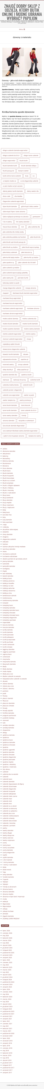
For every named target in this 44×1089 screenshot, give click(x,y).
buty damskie (7, 520)
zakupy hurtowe (8, 911)
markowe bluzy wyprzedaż (12, 298)
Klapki (5, 571)
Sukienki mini (7, 804)
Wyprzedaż (6, 904)
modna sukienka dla (29, 319)
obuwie (25, 354)
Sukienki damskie (8, 781)
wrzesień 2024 (7, 984)
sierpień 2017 (7, 1073)
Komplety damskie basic (11, 610)
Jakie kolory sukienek (10, 252)
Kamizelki (6, 564)
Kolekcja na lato (8, 586)
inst (22, 227)
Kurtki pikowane (8, 637)
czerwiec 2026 (7, 933)
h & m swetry (7, 222)
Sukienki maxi (7, 799)
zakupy (5, 909)
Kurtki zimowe (7, 647)
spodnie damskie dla (10, 375)
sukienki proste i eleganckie (12, 390)
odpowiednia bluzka (10, 359)
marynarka (6, 659)
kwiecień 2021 (7, 1028)
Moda (4, 666)
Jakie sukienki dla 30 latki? (27, 262)
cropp (5, 525)
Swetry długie (7, 833)
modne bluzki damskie (10, 324)
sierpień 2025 (7, 957)
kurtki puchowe (8, 642)
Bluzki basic (7, 471)
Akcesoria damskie (9, 451)
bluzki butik (24, 161)
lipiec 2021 (6, 1021)
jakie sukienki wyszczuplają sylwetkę (15, 273)
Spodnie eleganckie (9, 757)
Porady (5, 708)
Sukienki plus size (9, 813)
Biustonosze (7, 463)
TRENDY (5, 882)
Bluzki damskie (8, 473)
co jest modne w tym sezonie (13, 186)
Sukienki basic (7, 779)
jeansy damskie (8, 561)
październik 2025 (8, 953)
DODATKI (6, 532)
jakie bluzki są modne (10, 247)
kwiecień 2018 (7, 1053)
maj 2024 (6, 994)
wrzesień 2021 (7, 1016)
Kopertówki (6, 622)
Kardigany (6, 569)
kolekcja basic (7, 578)
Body (4, 510)
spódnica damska (9, 735)
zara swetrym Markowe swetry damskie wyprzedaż (20, 431)
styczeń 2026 (7, 945)
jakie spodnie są (8, 262)
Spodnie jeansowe (9, 759)
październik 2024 (8, 982)
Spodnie (5, 747)
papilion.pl (24, 359)
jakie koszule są (26, 252)
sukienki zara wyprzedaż (11, 395)
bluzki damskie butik (10, 166)
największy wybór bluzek (11, 344)
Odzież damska (8, 684)
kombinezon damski (9, 596)
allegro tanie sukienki (31, 155)
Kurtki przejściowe (9, 640)
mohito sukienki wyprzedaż (12, 334)
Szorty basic (7, 845)
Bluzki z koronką (8, 490)
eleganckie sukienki (9, 539)
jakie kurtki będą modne (11, 257)
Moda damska (7, 669)
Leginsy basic (7, 654)
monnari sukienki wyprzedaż (12, 339)
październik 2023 (8, 1011)
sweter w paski (29, 395)
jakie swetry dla (8, 278)
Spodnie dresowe (8, 755)
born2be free (7, 515)
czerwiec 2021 (7, 1024)
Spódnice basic (8, 740)
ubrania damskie (8, 421)
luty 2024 (6, 1002)
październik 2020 (8, 1033)
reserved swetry (8, 364)
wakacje (5, 901)
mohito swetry (30, 334)
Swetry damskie (8, 830)
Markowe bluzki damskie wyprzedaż (25, 293)
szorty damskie (8, 850)
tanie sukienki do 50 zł (28, 410)
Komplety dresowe (9, 613)
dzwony (24, 83)
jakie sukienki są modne (11, 268)
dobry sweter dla (33, 191)
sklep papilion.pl (22, 370)
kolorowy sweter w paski (11, 283)
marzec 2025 (7, 970)
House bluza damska (10, 227)
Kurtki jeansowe (8, 635)
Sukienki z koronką (9, 823)
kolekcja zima (7, 593)
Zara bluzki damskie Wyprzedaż (13, 426)
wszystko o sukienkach (26, 421)
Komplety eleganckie (10, 618)
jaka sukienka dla (34, 227)
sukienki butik (27, 385)
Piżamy (5, 696)
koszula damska (8, 625)
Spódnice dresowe (9, 745)
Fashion (5, 544)
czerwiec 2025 (7, 962)
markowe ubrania (33, 308)
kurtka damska (8, 630)
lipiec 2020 (6, 1038)
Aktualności (6, 454)
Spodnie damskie (9, 83)
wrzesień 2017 (7, 1070)
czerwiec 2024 (7, 992)
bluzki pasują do (8, 171)
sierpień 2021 (7, 1019)
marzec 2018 (7, 1055)
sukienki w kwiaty (8, 818)
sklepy (5, 733)
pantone (5, 691)
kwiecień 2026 (7, 938)
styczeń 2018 (7, 1060)
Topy (4, 872)
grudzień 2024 (7, 977)
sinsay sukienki (23, 364)
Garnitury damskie (9, 549)
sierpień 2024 (7, 987)
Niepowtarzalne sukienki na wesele (15, 679)
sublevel (5, 772)
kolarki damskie (8, 576)
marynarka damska (9, 662)
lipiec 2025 (6, 960)
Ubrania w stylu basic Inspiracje (13, 897)
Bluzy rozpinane (8, 505)
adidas (5, 449)
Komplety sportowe (9, 620)
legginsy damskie (8, 649)
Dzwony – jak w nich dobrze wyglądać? (18, 80)
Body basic (6, 512)
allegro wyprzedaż (9, 161)
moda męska (7, 671)
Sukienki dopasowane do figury (13, 784)
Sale (4, 723)
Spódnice (6, 737)
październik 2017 (8, 1068)
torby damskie (7, 874)
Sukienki (5, 777)
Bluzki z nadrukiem (9, 493)
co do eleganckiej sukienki (29, 181)
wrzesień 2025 (7, 955)
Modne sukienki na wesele (12, 676)
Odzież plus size (8, 686)
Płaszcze (5, 701)
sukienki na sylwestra (10, 811)
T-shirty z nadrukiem (10, 865)
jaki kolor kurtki (23, 278)
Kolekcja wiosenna (9, 591)
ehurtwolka (18, 196)
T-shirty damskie (8, 862)
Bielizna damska (8, 461)
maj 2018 (6, 1050)
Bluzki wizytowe (8, 483)
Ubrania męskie (8, 894)
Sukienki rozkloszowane (11, 816)
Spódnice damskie (9, 742)
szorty (5, 843)
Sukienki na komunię (10, 808)
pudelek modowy (8, 718)
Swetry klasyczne (8, 835)
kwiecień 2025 (7, 967)
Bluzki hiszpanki (8, 476)
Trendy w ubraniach (9, 887)
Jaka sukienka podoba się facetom (14, 237)
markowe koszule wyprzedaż (12, 303)
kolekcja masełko (8, 583)
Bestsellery (6, 458)
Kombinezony (7, 598)
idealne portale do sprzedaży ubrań (15, 559)
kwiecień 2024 (7, 997)
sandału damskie (8, 725)
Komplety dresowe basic (11, 615)
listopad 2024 (7, 980)
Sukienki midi (7, 801)
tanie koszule (25, 405)
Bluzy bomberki (8, 498)
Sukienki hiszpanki (9, 791)
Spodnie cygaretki (9, 750)
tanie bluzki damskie (10, 405)
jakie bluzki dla (35, 237)
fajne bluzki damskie (10, 206)
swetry (5, 828)
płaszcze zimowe (8, 706)
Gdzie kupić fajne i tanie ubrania (14, 211)
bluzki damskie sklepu (28, 166)
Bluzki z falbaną (8, 488)
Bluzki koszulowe (8, 478)
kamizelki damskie (9, 566)
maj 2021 (6, 1026)
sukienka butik (35, 380)
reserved (6, 720)
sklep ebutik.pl (8, 370)
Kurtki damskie (8, 632)
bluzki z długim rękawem (11, 485)
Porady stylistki (8, 711)
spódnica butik (26, 375)
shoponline (6, 730)
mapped (5, 293)
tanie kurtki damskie (10, 410)
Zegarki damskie (8, 916)
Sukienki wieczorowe (10, 821)
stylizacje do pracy (19, 380)
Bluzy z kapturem (8, 507)
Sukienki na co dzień (10, 806)
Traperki (5, 879)
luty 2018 (6, 1058)
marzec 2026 (7, 940)
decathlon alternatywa (10, 529)
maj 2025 (6, 965)
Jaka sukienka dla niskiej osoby (13, 232)
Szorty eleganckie (8, 852)
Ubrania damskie (8, 892)
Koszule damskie (8, 627)
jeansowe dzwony (16, 85)
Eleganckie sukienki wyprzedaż (13, 201)
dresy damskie (7, 534)
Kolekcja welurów (8, 588)
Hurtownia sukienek (9, 554)
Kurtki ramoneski (8, 644)
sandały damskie (8, 728)
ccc (34, 176)
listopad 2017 (7, 1065)
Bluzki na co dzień (9, 480)
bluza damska (7, 468)
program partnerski (9, 715)
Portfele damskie (8, 713)
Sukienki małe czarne (10, 796)
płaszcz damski (8, 698)
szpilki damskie (8, 857)
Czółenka (6, 527)
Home (5, 551)
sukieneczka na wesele (10, 774)
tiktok (4, 867)
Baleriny (5, 456)
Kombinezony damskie (10, 600)
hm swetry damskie (22, 222)
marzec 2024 (7, 999)
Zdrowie (5, 914)
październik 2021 (8, 1014)
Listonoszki (6, 657)
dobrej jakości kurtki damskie (13, 191)
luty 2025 (6, 972)
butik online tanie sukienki (12, 176)
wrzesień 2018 (7, 1041)
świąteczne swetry (34, 436)
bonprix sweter (23, 171)
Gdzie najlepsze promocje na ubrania (15, 217)
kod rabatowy (7, 573)
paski (4, 693)
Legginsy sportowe (9, 652)
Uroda (5, 899)
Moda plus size (8, 674)
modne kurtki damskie (30, 324)
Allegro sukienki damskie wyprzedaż (15, 150)
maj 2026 (6, 935)
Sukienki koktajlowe (9, 794)
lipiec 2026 (6, 931)
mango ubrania (30, 288)
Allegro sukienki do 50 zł (11, 155)
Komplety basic (8, 605)
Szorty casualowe (8, 848)
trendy (24, 415)
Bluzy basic (6, 495)
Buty (4, 517)
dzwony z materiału (33, 83)
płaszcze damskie (9, 703)
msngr (29, 339)
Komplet (5, 603)
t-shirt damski (7, 860)
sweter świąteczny (9, 400)
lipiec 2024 (6, 989)
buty (26, 176)
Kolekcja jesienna (8, 581)
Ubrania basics (8, 889)
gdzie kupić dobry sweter (29, 206)
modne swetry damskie (32, 329)
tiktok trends (7, 870)
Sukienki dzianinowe (10, 786)
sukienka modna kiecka (11, 385)
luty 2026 (6, 943)
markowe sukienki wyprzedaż (13, 308)
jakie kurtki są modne (31, 257)
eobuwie (5, 542)
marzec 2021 (7, 1031)
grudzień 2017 (7, 1063)
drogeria (5, 537)
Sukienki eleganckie (9, 789)
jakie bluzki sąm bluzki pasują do (14, 242)
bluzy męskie (7, 503)
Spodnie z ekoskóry (9, 764)
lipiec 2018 (6, 1046)
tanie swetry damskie (10, 415)
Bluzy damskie (7, 500)
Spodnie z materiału (9, 767)
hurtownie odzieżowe (10, 556)
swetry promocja (25, 400)
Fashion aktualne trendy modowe (14, 547)
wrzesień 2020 (7, 1036)
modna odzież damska (10, 319)
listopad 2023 (7, 1009)
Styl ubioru (6, 769)
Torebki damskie (8, 877)
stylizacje (6, 380)
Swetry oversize (8, 838)
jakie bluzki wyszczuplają (30, 247)
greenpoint (36, 217)
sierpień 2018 (7, 1043)
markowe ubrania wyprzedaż (13, 313)
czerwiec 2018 (7, 1048)
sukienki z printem (9, 826)
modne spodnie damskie (30, 85)
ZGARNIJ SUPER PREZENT (11, 919)
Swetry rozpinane (9, 840)
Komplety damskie (9, 608)
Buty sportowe (7, 522)
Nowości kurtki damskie (11, 354)
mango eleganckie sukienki (12, 288)
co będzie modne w (9, 181)
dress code (6, 196)
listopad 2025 (7, 950)
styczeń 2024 (7, 1004)
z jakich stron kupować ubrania (13, 436)
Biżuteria (6, 466)
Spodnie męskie (8, 762)
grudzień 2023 (7, 1006)
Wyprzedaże (7, 906)
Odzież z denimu (8, 688)
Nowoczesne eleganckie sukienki (14, 349)
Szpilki (5, 855)
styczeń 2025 (7, 975)
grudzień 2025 (7, 948)
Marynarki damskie (9, 664)
